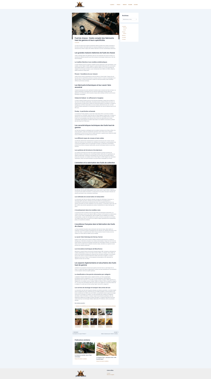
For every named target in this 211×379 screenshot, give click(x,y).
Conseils (136, 4)
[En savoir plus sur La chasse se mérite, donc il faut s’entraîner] (85, 347)
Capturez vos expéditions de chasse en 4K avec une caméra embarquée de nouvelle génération (96, 306)
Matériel (124, 4)
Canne (124, 29)
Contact (108, 373)
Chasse (118, 4)
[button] (114, 4)
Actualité (130, 4)
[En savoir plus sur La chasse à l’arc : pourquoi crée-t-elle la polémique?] (106, 348)
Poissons (125, 27)
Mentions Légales (110, 374)
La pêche (112, 4)
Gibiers (124, 33)
